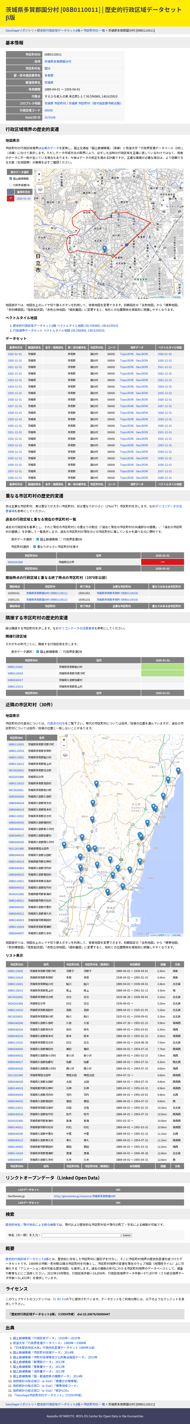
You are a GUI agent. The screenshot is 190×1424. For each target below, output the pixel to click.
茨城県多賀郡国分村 (58, 61)
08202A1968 (15, 562)
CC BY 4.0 (59, 1299)
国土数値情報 (20, 178)
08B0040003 (15, 1094)
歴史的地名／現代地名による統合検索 (31, 1224)
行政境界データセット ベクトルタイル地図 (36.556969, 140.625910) (59, 330)
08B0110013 (15, 686)
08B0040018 (15, 1036)
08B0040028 (15, 1081)
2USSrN (50, 117)
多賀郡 (49, 75)
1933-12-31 (15, 445)
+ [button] (39, 174)
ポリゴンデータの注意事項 (76, 628)
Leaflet (153, 297)
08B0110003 (15, 673)
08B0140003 (15, 1146)
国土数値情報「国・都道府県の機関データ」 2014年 (48, 1376)
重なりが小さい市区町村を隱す (57, 546)
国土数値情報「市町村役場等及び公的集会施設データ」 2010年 (55, 1357)
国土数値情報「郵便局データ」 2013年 (39, 1362)
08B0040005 (15, 1049)
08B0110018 (15, 977)
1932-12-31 (15, 438)
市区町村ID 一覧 (94, 30)
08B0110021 (15, 1107)
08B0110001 (15, 667)
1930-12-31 (15, 425)
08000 (49, 110)
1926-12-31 (15, 399)
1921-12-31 (15, 367)
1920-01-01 (15, 354)
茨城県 (49, 82)
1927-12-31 (15, 406)
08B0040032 (15, 1055)
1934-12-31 (15, 451)
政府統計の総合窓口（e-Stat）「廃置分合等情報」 (46, 1381)
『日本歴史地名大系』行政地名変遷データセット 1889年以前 (54, 1347)
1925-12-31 (15, 393)
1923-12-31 (15, 380)
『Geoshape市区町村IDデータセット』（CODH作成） (48, 1395)
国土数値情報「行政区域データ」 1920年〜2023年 (47, 1338)
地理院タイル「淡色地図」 (170, 297)
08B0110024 (15, 1153)
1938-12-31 (15, 477)
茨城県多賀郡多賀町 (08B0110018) (117, 593)
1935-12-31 (15, 458)
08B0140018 (15, 1088)
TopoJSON (127, 354)
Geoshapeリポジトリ (20, 30)
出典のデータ (50, 148)
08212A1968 (15, 1075)
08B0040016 (15, 1114)
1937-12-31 (15, 471)
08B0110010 (15, 1010)
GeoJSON (142, 354)
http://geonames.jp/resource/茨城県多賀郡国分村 (85, 1196)
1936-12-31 (15, 464)
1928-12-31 (15, 412)
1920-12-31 (15, 360)
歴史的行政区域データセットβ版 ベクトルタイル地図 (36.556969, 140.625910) (65, 325)
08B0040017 (15, 680)
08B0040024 (15, 1029)
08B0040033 (15, 1101)
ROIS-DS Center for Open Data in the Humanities (109, 1416)
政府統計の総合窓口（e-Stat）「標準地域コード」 (46, 1385)
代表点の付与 (56, 723)
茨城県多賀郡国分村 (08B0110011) (46, 593)
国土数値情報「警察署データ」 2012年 (39, 1366)
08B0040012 (15, 1140)
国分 (47, 68)
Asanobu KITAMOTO (60, 1416)
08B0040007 (15, 1159)
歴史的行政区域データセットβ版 (58, 30)
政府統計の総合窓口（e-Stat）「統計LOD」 (42, 1390)
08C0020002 (15, 997)
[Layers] (40, 189)
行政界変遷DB (21, 185)
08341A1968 (15, 1120)
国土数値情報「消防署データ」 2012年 (39, 1371)
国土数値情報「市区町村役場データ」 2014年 (43, 1352)
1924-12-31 (15, 386)
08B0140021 (15, 1127)
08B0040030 (15, 1133)
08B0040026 (15, 1068)
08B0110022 (15, 1042)
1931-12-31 (15, 432)
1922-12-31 (15, 373)
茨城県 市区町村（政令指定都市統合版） (96, 103)
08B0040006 (15, 1023)
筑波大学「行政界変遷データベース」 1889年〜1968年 (49, 1343)
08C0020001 (15, 1016)
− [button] (39, 179)
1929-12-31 (15, 419)
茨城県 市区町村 (55, 103)
